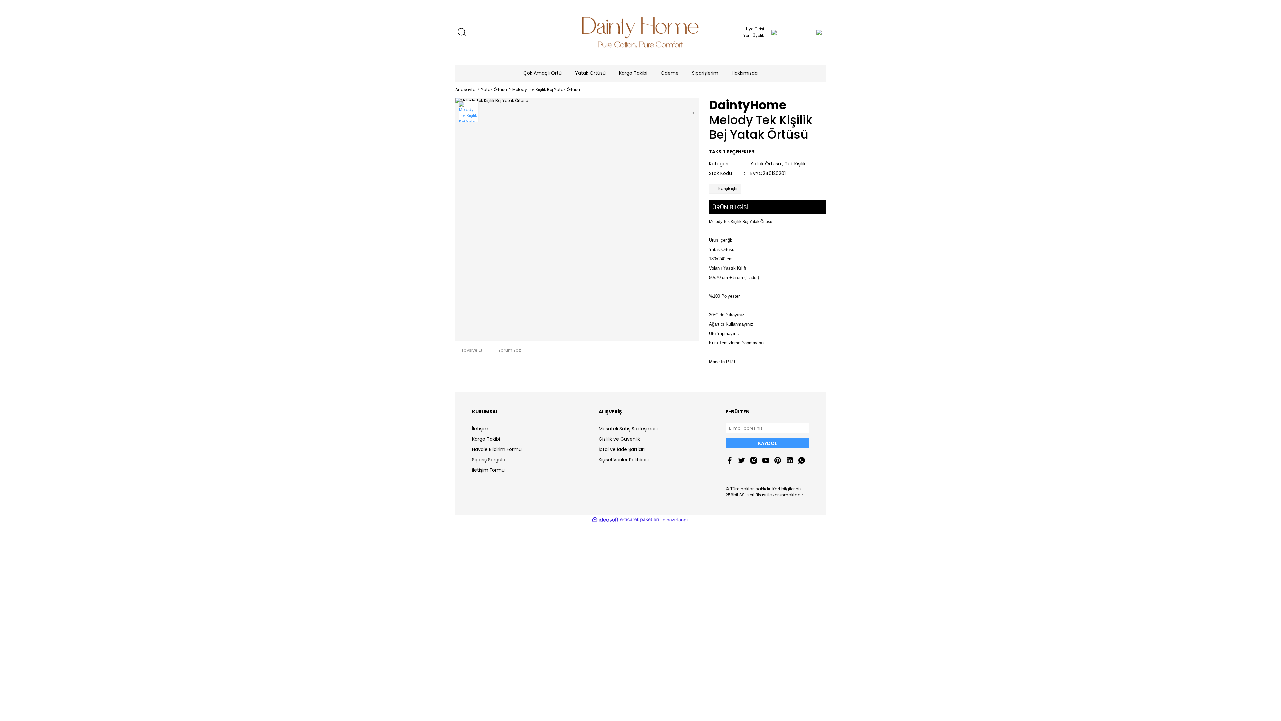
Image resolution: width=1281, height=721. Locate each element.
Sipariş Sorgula (488, 459)
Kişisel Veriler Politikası (624, 459)
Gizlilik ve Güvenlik (619, 439)
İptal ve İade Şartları (622, 449)
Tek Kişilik (795, 163)
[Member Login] (774, 32)
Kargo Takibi (633, 73)
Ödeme (670, 73)
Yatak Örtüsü (765, 163)
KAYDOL (767, 443)
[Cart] (806, 32)
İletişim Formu (488, 470)
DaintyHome (747, 105)
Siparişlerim (705, 73)
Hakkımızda (745, 73)
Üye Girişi (755, 29)
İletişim (480, 428)
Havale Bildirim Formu (497, 449)
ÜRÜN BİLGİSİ (730, 207)
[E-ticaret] (639, 520)
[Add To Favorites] (694, 108)
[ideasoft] (605, 520)
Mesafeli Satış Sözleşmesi (628, 428)
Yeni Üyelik (753, 35)
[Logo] (640, 32)
